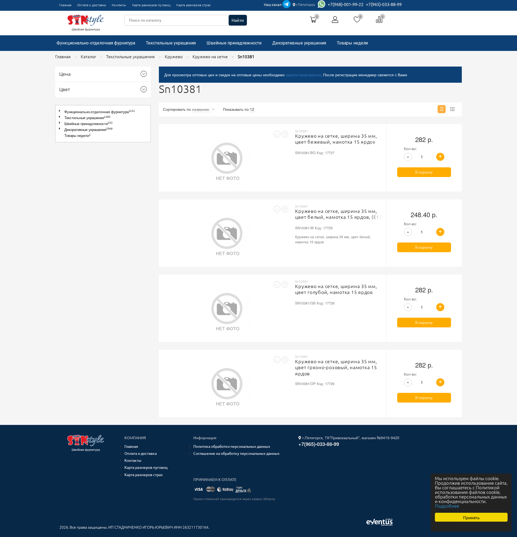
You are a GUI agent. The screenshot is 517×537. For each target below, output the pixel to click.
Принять (471, 517)
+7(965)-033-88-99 (384, 4)
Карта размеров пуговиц (151, 5)
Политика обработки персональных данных (231, 446)
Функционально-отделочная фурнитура (96, 43)
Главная (65, 5)
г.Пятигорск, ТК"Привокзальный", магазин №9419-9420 (350, 437)
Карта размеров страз (193, 5)
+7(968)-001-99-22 (346, 4)
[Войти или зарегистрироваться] (335, 21)
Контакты (119, 5)
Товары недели (352, 43)
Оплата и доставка (91, 5)
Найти (238, 20)
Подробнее (447, 505)
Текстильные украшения (171, 43)
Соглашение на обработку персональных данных (236, 453)
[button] (60, 111)
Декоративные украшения (299, 43)
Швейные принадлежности (234, 43)
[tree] (103, 123)
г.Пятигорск (305, 4)
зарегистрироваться (303, 74)
